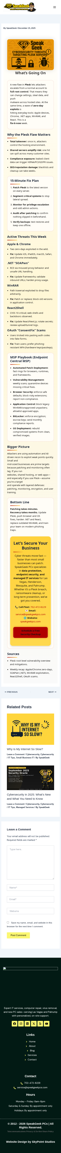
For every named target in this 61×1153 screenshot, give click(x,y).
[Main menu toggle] (54, 7)
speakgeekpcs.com (30, 621)
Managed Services (25, 807)
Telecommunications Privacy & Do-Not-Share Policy (30, 1131)
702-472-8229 (38, 606)
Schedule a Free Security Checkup (30, 632)
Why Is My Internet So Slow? (25, 749)
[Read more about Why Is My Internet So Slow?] (30, 729)
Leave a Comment (15, 754)
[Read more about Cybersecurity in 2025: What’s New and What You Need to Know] (30, 777)
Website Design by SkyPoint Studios (30, 1141)
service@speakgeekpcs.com (31, 614)
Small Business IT (25, 757)
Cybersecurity (32, 754)
